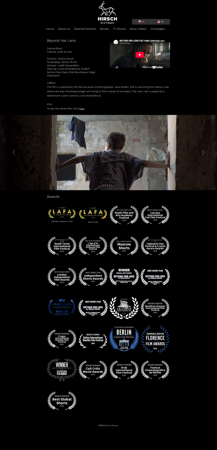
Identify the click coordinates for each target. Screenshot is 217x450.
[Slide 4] (109, 185)
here (81, 108)
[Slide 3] (107, 185)
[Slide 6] (114, 185)
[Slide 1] (102, 185)
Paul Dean (62, 72)
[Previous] (14, 152)
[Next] (203, 152)
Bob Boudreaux (78, 72)
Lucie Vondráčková (69, 68)
